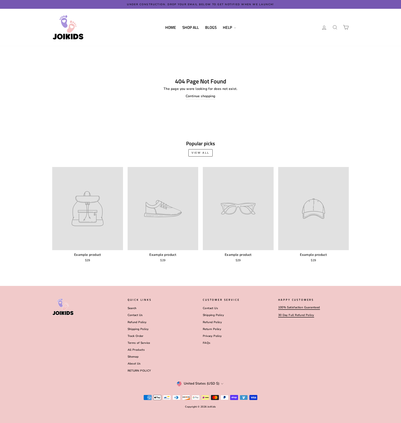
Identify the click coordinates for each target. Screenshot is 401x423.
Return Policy (212, 329)
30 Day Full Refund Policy (296, 315)
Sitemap (133, 357)
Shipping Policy (138, 329)
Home (170, 27)
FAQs (207, 343)
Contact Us (135, 315)
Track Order (135, 336)
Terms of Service (139, 343)
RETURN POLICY (139, 371)
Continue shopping (201, 96)
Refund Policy (137, 322)
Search (132, 308)
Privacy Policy (212, 336)
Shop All (190, 27)
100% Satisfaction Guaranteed (299, 307)
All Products (136, 350)
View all (200, 152)
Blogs (211, 27)
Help (228, 27)
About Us (134, 364)
